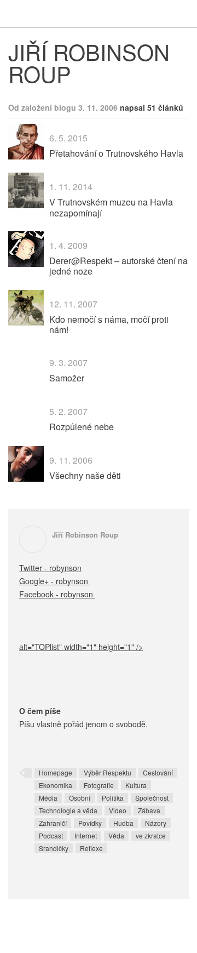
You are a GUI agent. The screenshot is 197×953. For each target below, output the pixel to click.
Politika (113, 797)
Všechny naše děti (85, 475)
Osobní (79, 797)
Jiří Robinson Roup (85, 534)
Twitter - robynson (50, 567)
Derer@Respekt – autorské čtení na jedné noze (118, 265)
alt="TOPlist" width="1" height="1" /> (81, 646)
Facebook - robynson (57, 594)
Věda (116, 835)
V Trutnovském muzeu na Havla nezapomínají (111, 207)
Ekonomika (55, 785)
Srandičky (53, 848)
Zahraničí (53, 823)
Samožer (66, 378)
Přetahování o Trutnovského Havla (116, 153)
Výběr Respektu (107, 772)
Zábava (149, 810)
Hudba (123, 823)
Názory (155, 823)
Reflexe (91, 848)
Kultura (136, 785)
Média (48, 797)
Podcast (51, 835)
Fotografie (99, 785)
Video (117, 810)
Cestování (158, 772)
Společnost (152, 797)
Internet (85, 835)
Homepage (55, 772)
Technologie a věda (68, 810)
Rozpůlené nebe (81, 426)
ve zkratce (151, 835)
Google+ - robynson (54, 580)
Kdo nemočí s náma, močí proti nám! (109, 324)
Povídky (90, 823)
